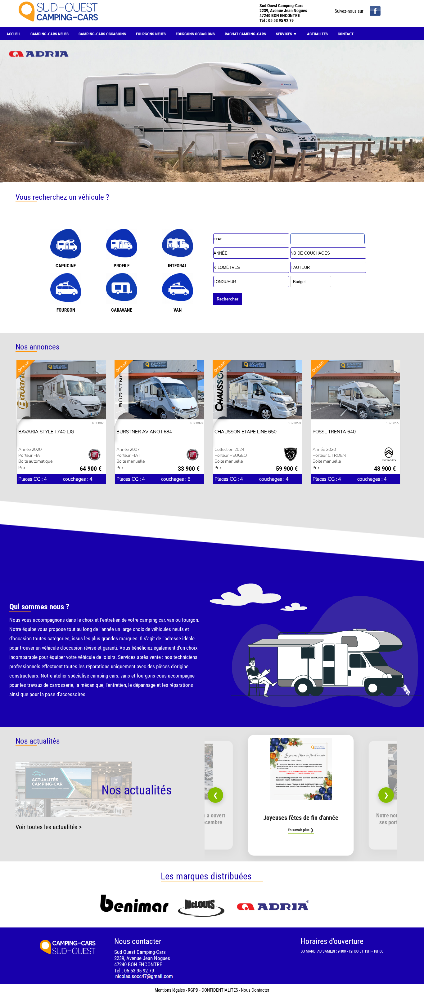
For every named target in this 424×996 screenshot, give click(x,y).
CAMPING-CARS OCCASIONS (102, 34)
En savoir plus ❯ (301, 830)
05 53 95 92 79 (281, 20)
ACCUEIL (13, 34)
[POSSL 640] (355, 393)
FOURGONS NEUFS (151, 34)
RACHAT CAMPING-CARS (245, 34)
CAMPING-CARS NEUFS (49, 34)
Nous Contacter (255, 990)
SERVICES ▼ (286, 34)
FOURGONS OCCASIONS (195, 34)
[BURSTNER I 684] (159, 393)
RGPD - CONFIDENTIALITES (213, 990)
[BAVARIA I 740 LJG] (61, 393)
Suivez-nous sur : (351, 11)
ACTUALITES (317, 34)
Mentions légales (170, 990)
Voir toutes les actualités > (49, 827)
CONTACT (346, 34)
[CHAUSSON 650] (257, 393)
